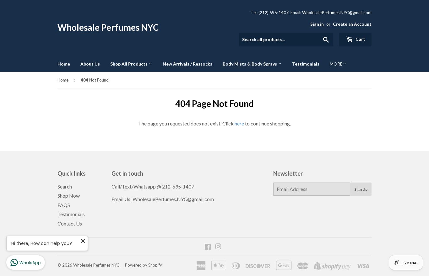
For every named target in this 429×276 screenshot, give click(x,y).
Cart (360, 39)
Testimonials (305, 63)
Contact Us (69, 223)
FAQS (63, 205)
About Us (90, 63)
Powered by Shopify (143, 265)
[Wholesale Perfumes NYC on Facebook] (207, 247)
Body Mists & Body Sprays (250, 63)
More (336, 63)
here (239, 123)
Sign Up (360, 189)
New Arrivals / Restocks (187, 63)
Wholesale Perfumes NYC (108, 27)
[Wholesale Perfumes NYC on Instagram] (218, 247)
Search (64, 186)
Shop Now (68, 196)
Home (63, 63)
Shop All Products (129, 63)
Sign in (317, 24)
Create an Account (352, 24)
